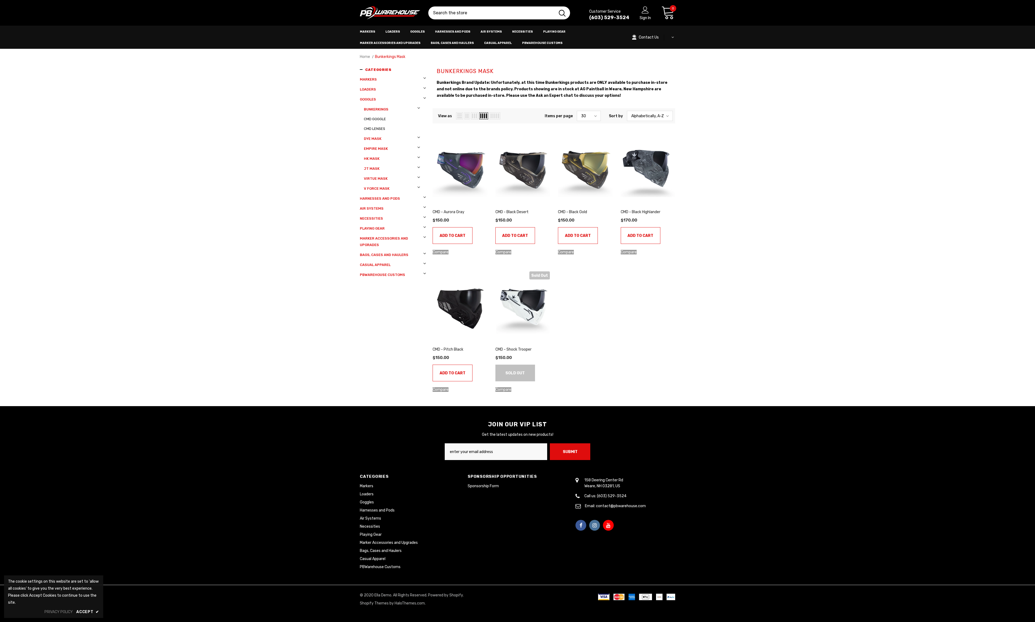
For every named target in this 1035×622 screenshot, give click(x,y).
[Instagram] (594, 525)
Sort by (616, 116)
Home (365, 56)
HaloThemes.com (410, 603)
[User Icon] (645, 9)
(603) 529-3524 (609, 17)
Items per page (559, 116)
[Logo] (390, 13)
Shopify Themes (374, 603)
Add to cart (452, 235)
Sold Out (515, 373)
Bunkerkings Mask (390, 56)
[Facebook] (580, 525)
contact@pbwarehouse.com (621, 506)
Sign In (645, 18)
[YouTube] (608, 525)
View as (445, 116)
